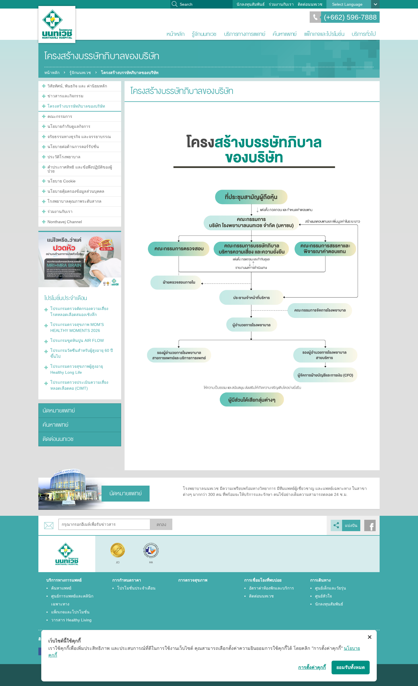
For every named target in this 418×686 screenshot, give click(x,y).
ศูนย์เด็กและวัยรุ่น (330, 588)
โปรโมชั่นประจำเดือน (136, 588)
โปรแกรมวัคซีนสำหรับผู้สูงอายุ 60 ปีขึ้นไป (81, 353)
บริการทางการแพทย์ (244, 34)
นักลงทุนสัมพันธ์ (251, 4)
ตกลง (161, 524)
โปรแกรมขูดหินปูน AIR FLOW (77, 340)
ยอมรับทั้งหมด (350, 667)
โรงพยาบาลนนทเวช (56, 24)
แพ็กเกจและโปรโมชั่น (324, 34)
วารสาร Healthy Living (71, 620)
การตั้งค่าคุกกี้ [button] (312, 667)
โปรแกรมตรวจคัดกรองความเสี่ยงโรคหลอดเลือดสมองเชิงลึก (79, 311)
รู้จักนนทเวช (204, 34)
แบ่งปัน (351, 525)
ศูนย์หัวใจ (323, 596)
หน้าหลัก (175, 34)
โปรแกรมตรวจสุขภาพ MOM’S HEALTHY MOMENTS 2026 (77, 327)
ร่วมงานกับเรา (281, 4)
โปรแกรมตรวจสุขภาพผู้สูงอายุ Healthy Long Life (76, 369)
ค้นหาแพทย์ (285, 34)
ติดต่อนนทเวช (310, 4)
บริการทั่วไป (364, 34)
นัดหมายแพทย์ (59, 410)
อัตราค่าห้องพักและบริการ (271, 588)
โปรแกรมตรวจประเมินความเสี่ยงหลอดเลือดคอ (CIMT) (79, 385)
